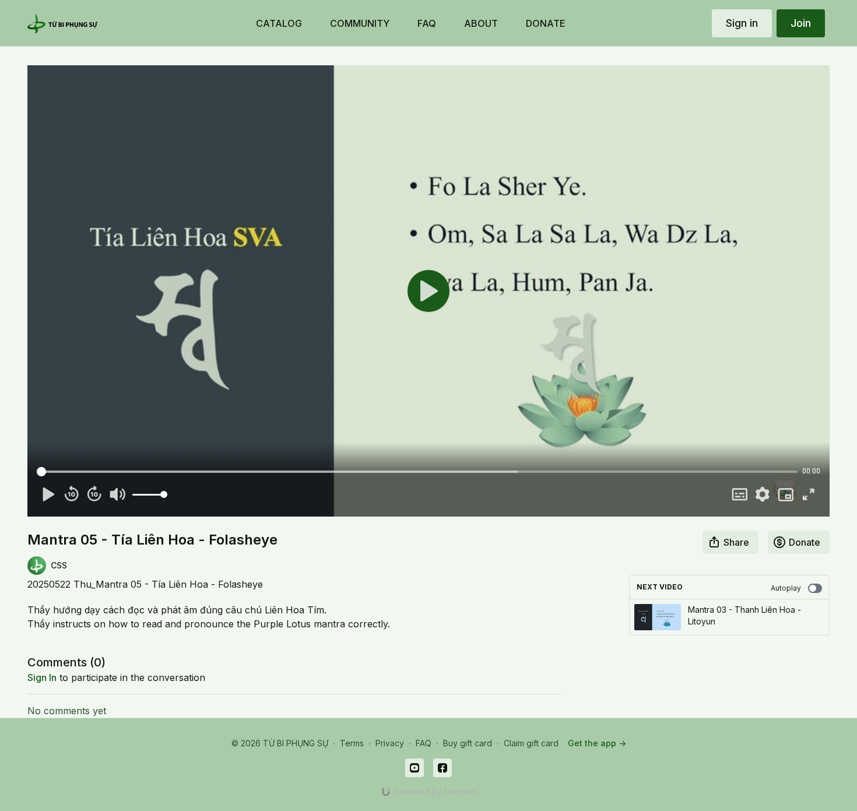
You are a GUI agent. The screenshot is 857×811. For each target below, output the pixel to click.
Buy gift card (467, 743)
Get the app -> (597, 743)
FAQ (423, 743)
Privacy (389, 743)
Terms (352, 743)
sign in (42, 677)
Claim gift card (531, 743)
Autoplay (786, 588)
